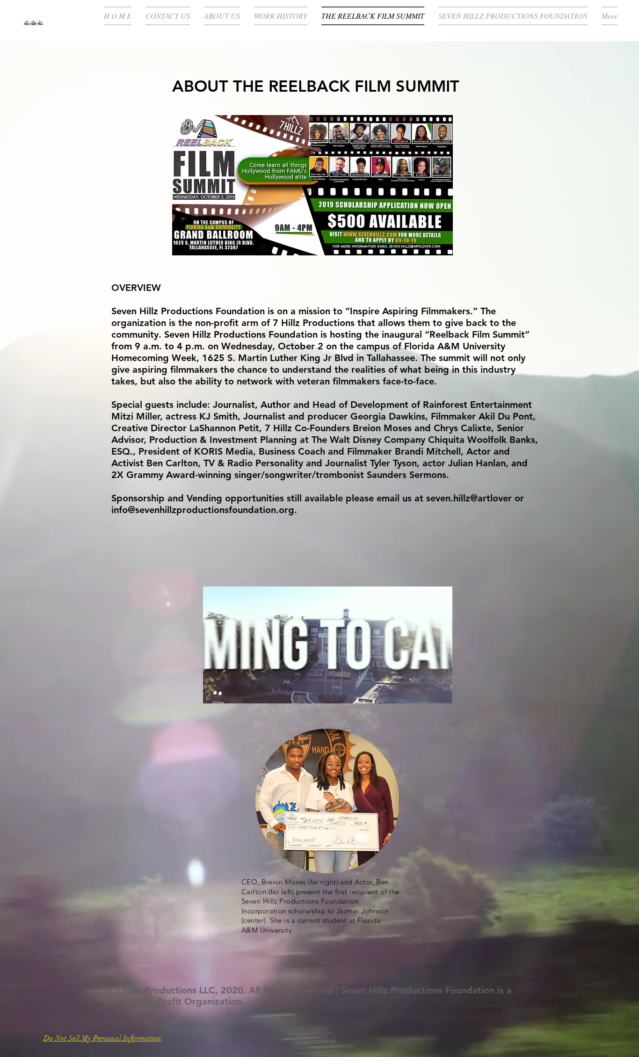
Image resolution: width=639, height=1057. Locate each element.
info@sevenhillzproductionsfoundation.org (202, 509)
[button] (440, 693)
